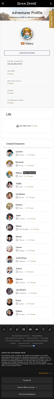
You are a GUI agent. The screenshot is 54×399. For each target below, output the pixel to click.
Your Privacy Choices (25, 346)
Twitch (17, 329)
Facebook (23, 329)
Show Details (44, 373)
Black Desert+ (43, 329)
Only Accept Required (27, 394)
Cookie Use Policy (37, 343)
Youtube (30, 329)
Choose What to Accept (25, 387)
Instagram (10, 329)
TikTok (49, 329)
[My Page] (50, 3)
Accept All (27, 380)
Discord (36, 329)
